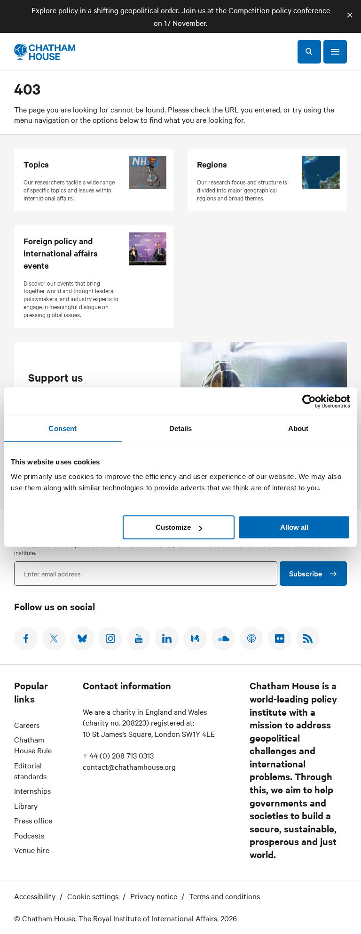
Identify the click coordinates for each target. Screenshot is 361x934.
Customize (173, 527)
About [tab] (298, 428)
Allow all (294, 527)
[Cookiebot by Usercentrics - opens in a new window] (309, 401)
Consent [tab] (62, 428)
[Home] (44, 51)
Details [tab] (180, 428)
